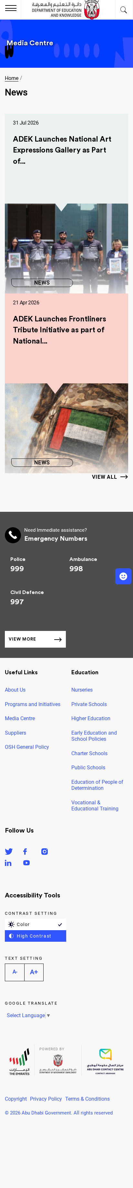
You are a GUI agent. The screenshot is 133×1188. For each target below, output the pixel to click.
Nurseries (82, 690)
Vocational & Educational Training (94, 805)
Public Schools (88, 767)
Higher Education (90, 718)
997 (17, 602)
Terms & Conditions (87, 1099)
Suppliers (15, 733)
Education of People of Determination (97, 785)
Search (124, 9)
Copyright (16, 1099)
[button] (123, 576)
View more (22, 639)
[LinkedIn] (8, 864)
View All (104, 477)
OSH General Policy (27, 747)
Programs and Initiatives (32, 704)
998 (76, 569)
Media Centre (20, 718)
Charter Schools (89, 753)
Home (11, 78)
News (42, 283)
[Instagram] (44, 853)
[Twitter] (9, 853)
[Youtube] (26, 864)
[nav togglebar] (10, 9)
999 (17, 569)
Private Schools (89, 704)
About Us (15, 690)
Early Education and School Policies (94, 736)
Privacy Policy (46, 1099)
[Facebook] (25, 853)
